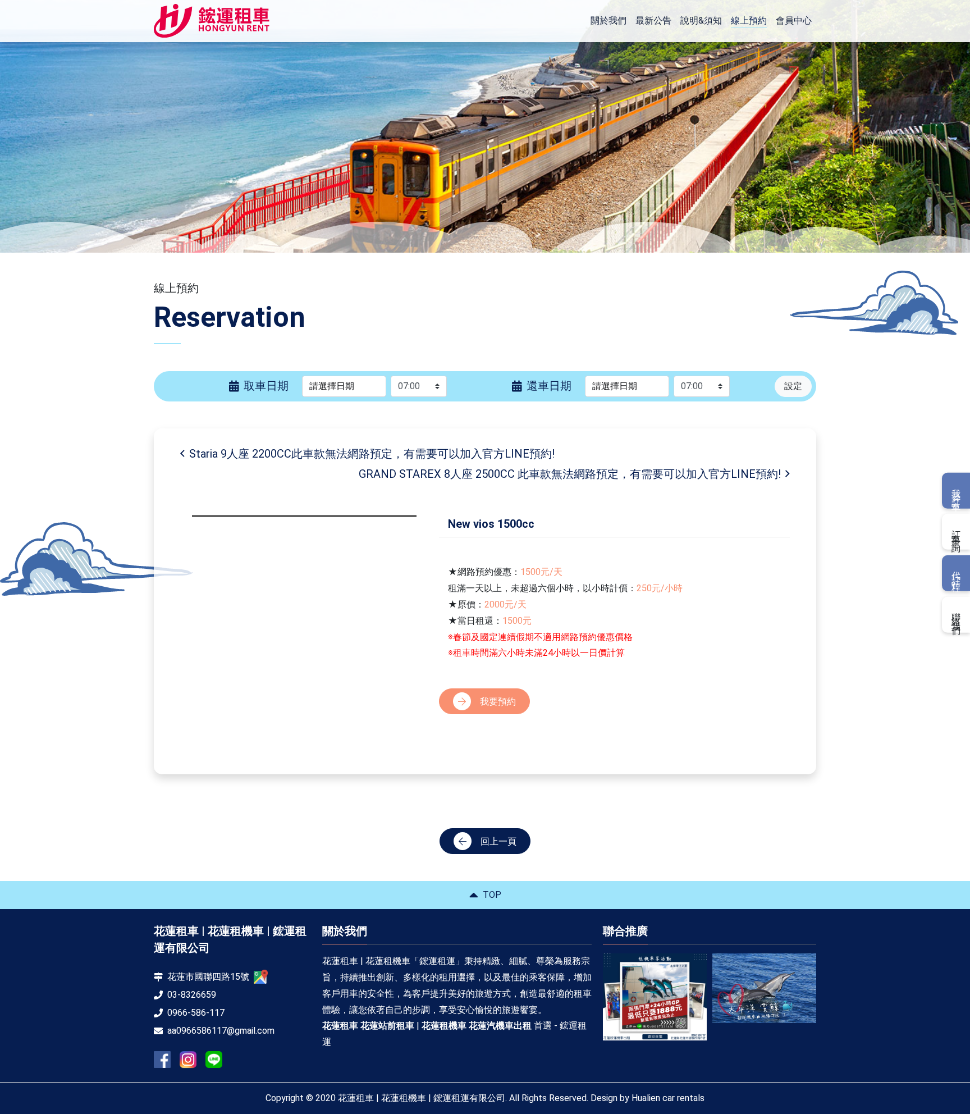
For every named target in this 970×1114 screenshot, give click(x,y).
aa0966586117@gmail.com (220, 1030)
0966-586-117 (196, 1012)
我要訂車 (956, 491)
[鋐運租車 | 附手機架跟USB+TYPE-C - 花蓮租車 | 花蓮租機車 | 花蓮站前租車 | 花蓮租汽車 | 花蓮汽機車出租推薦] (211, 21)
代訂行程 (956, 573)
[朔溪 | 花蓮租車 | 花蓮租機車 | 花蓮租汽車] (764, 992)
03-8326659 (191, 994)
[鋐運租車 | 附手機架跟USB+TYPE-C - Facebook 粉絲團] (162, 1059)
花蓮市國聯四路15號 (208, 976)
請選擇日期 (331, 386)
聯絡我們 (956, 614)
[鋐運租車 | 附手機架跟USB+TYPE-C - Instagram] (188, 1060)
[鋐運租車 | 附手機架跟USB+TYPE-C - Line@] (213, 1059)
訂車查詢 (956, 532)
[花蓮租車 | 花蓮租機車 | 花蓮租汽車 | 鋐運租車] (655, 987)
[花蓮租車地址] (261, 977)
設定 (793, 386)
